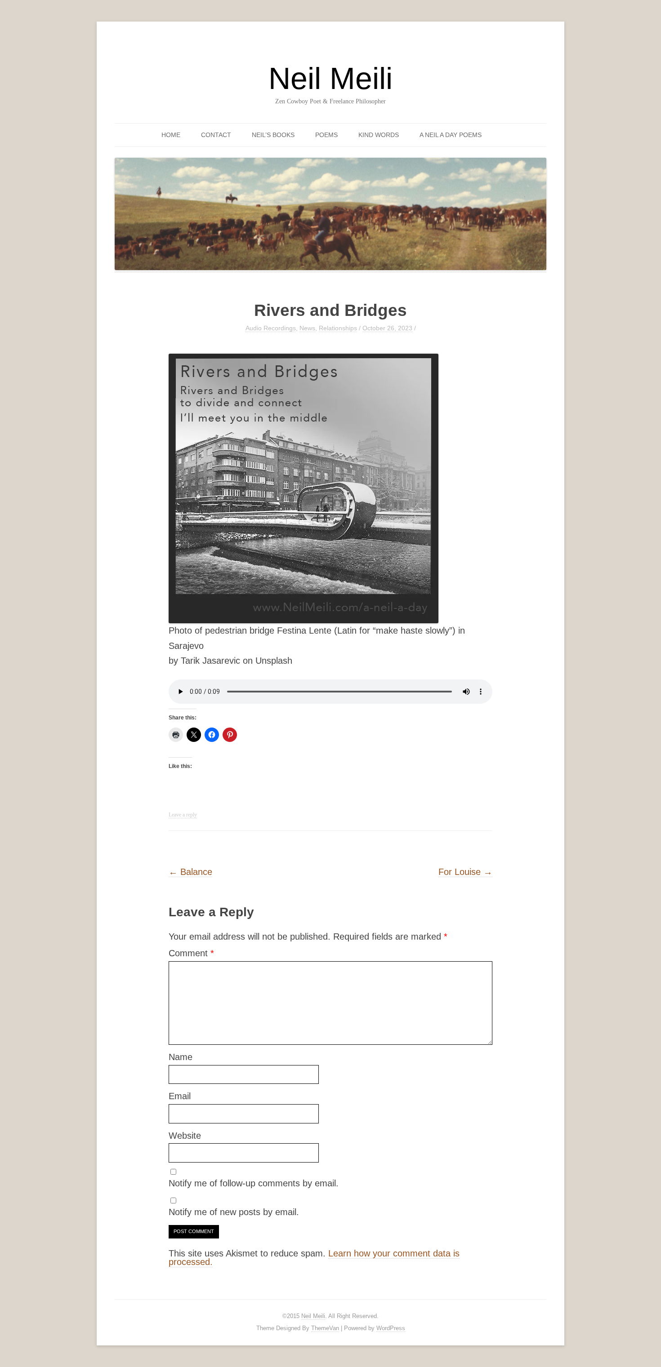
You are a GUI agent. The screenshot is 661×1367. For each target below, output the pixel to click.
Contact (216, 134)
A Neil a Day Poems (451, 134)
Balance (190, 872)
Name (180, 1057)
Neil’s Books (273, 134)
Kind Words (378, 134)
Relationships (338, 328)
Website (185, 1136)
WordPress (390, 1328)
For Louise (465, 872)
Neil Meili (330, 78)
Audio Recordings (271, 328)
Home (170, 134)
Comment (191, 953)
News (307, 328)
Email (180, 1096)
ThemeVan (325, 1328)
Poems (326, 134)
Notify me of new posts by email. (234, 1212)
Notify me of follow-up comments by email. (254, 1183)
